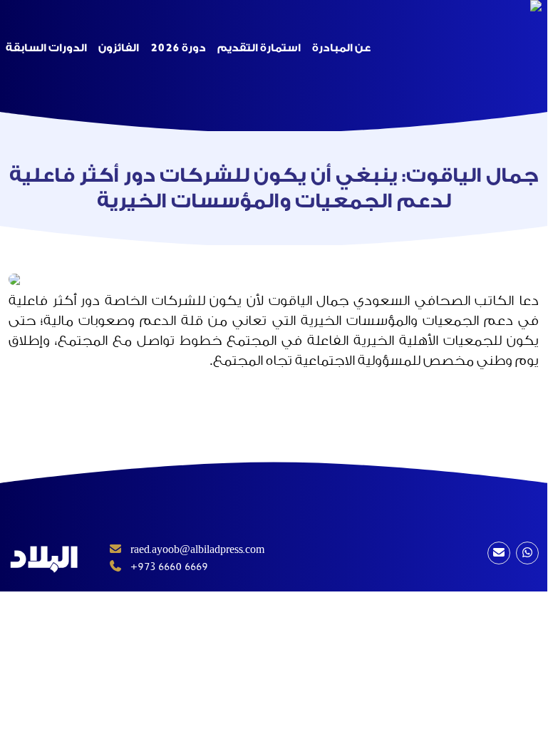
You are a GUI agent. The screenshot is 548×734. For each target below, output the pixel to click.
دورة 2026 (178, 48)
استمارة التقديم (259, 48)
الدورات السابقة (46, 48)
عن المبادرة (341, 48)
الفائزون (118, 48)
